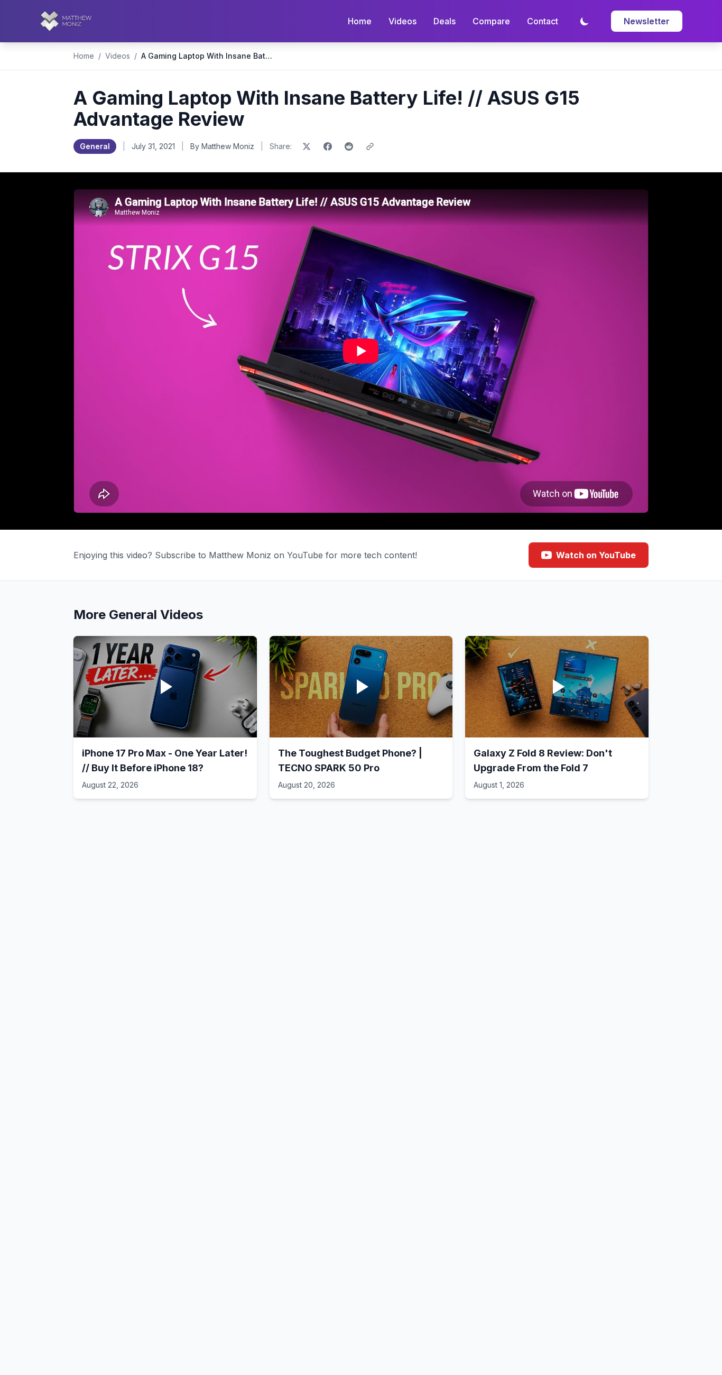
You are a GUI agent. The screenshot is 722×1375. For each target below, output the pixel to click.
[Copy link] (370, 146)
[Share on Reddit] (348, 146)
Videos (402, 21)
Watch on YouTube (596, 555)
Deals (444, 21)
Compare (491, 21)
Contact (542, 21)
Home (360, 21)
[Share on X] (306, 146)
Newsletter (647, 21)
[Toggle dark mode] (584, 21)
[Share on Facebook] (327, 146)
